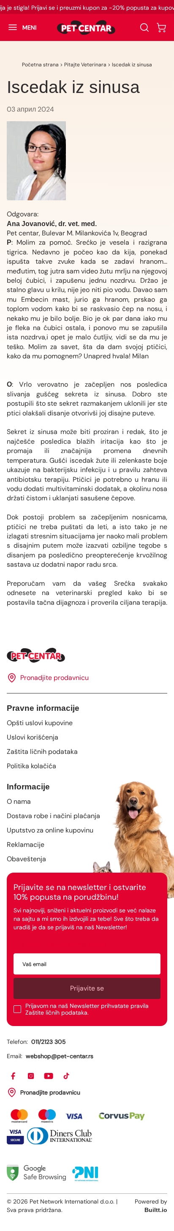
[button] (18, 27)
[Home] (87, 655)
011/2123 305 (48, 1041)
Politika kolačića (31, 766)
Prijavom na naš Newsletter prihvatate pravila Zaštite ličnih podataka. (87, 1009)
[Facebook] (13, 1076)
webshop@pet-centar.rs (59, 1056)
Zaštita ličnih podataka (42, 751)
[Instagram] (31, 1076)
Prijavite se (87, 988)
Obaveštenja (26, 858)
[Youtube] (49, 1076)
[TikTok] (66, 1076)
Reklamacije (25, 844)
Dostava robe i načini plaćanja (53, 815)
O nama (19, 801)
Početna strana (40, 64)
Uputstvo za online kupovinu (50, 830)
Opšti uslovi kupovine (40, 722)
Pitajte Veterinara (85, 64)
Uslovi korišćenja (32, 737)
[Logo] (86, 27)
